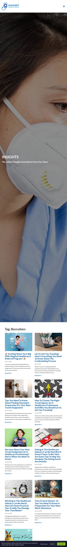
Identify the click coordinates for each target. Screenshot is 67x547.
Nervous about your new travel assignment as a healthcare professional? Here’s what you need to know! (17, 454)
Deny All (52, 544)
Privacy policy (44, 544)
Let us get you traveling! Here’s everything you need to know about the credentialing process (48, 357)
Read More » (8, 373)
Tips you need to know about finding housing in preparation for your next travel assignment (17, 404)
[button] (63, 6)
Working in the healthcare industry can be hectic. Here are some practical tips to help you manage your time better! (18, 505)
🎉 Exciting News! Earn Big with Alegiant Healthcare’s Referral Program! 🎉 (18, 356)
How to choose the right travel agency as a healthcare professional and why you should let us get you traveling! (48, 405)
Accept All (61, 544)
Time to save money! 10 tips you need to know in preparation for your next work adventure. (47, 504)
